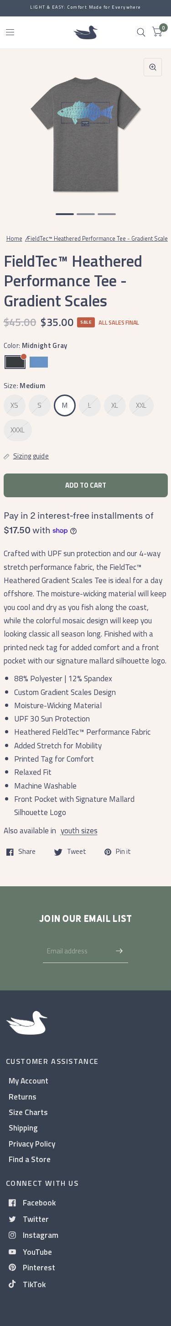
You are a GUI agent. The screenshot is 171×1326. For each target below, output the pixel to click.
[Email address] (119, 951)
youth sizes (79, 830)
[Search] (141, 32)
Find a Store (30, 1159)
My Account (28, 1080)
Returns (22, 1096)
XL (115, 405)
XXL (141, 405)
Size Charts (28, 1112)
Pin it (123, 852)
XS (14, 405)
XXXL (17, 430)
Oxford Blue (38, 362)
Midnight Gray (15, 362)
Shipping (23, 1127)
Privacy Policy (32, 1143)
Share (27, 852)
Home (14, 238)
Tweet (76, 852)
